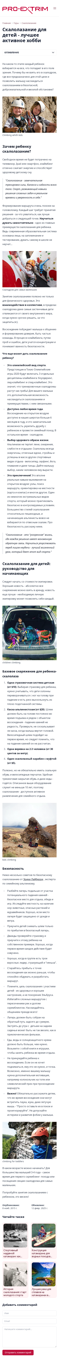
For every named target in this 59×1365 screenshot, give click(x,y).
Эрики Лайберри (33, 879)
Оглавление (11, 52)
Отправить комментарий (18, 1352)
